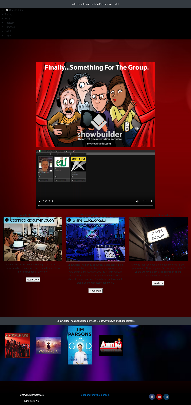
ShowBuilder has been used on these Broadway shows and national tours (96, 320)
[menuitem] (98, 10)
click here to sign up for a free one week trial (95, 4)
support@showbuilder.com (95, 394)
